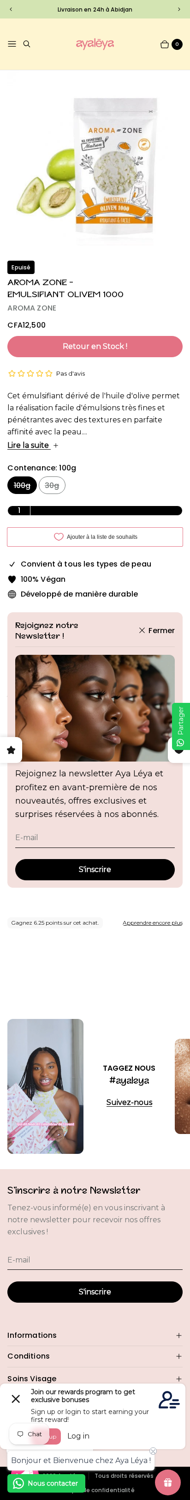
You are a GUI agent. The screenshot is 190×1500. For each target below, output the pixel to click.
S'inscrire (95, 869)
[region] (95, 9)
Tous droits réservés (124, 1476)
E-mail (26, 837)
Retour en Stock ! (95, 346)
